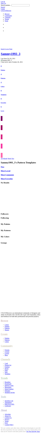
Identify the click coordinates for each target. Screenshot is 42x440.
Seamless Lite (9, 401)
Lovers (7, 353)
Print (6, 370)
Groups (7, 352)
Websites (7, 391)
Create (3, 9)
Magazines (8, 387)
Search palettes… (6, 5)
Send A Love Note (6, 49)
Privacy (7, 419)
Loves (2, 111)
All (2, 158)
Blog (6, 355)
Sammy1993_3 (10, 53)
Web (6, 372)
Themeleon (8, 402)
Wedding (7, 374)
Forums (7, 350)
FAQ (6, 423)
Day (13, 158)
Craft (6, 363)
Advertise (8, 414)
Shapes (7, 330)
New (2, 167)
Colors (2, 86)
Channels (7, 17)
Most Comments (7, 175)
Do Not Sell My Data (33, 431)
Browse (7, 14)
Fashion (7, 367)
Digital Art (8, 365)
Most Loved (5, 171)
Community (8, 15)
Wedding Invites (10, 392)
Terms (6, 421)
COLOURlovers (6, 10)
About (4, 410)
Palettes (3, 70)
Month (5, 158)
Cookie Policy (9, 425)
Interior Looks (9, 385)
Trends (7, 19)
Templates (3, 94)
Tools (6, 21)
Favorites (3, 102)
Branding (7, 382)
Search (3, 7)
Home (6, 368)
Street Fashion (9, 389)
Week (9, 158)
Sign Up (3, 3)
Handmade (8, 384)
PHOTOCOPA (9, 404)
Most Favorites (7, 179)
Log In (3, 1)
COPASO (8, 406)
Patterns (3, 78)
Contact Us (8, 418)
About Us (8, 416)
